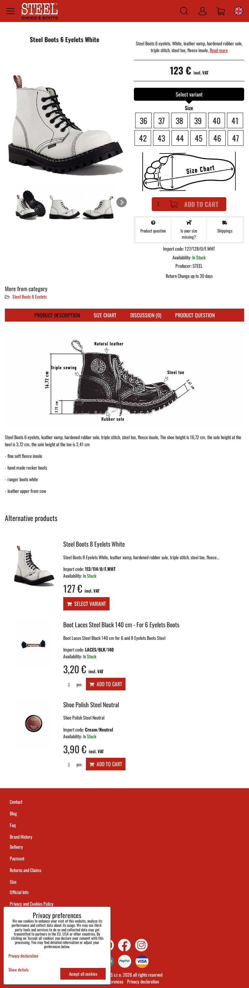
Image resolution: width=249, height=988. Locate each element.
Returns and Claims (25, 870)
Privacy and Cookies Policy (31, 903)
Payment (17, 858)
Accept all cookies (83, 974)
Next (121, 202)
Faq (13, 825)
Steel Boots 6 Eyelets (29, 296)
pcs (79, 684)
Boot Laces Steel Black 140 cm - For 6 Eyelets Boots (121, 624)
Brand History (21, 836)
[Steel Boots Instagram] (141, 945)
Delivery (16, 846)
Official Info (19, 892)
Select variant (89, 604)
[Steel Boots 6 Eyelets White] (64, 116)
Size (14, 881)
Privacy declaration (143, 981)
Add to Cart (201, 204)
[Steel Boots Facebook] (124, 945)
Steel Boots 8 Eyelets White (94, 544)
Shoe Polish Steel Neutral (91, 704)
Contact (16, 801)
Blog (13, 813)
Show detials (18, 969)
